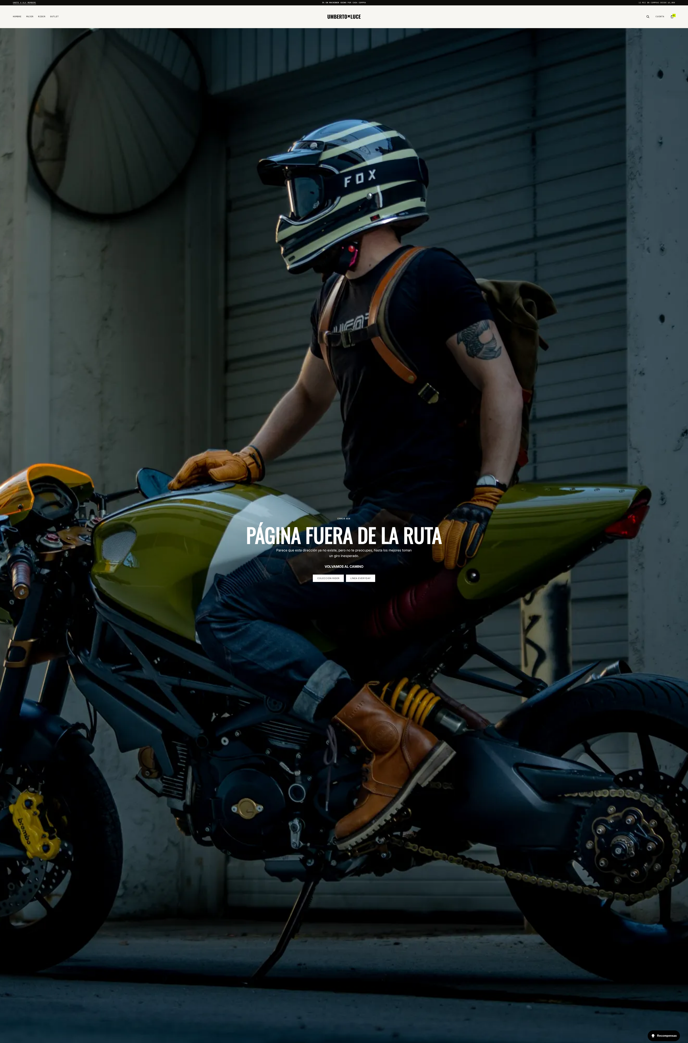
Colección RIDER (328, 578)
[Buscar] (648, 17)
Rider (42, 16)
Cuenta (660, 16)
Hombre (17, 16)
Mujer (30, 16)
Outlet (54, 16)
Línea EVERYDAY (360, 578)
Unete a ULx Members (24, 3)
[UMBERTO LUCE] (344, 17)
